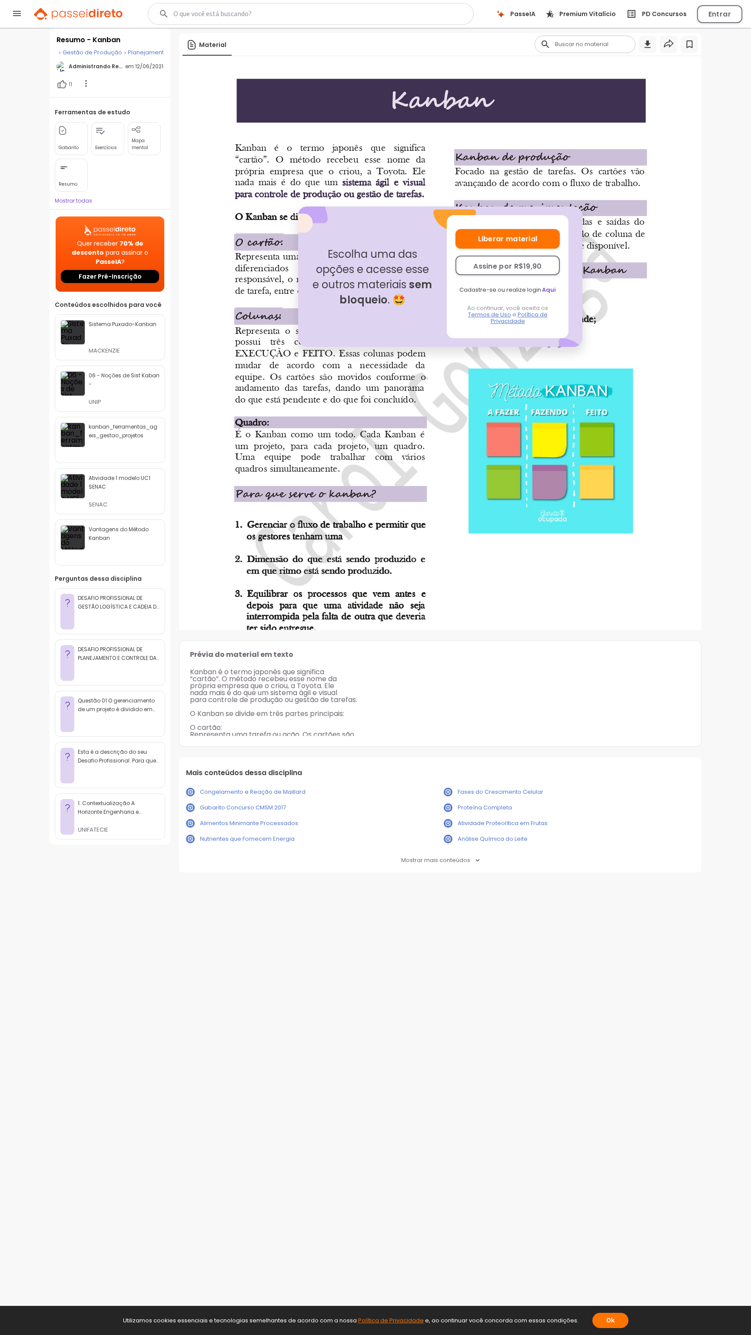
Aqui (549, 290)
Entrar (719, 14)
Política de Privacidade (519, 317)
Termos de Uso (489, 314)
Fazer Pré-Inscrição (110, 276)
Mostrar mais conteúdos (435, 860)
